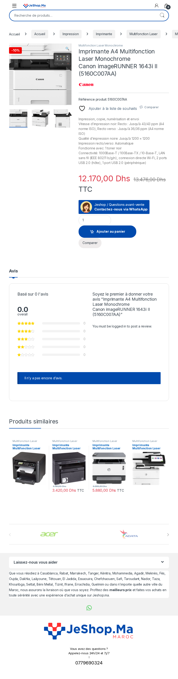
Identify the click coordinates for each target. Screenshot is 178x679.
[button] (67, 48)
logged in (119, 326)
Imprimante (104, 34)
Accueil (14, 34)
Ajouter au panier (110, 231)
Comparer (151, 107)
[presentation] (168, 534)
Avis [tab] (13, 271)
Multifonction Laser (144, 34)
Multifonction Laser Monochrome (101, 45)
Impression (71, 34)
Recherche (162, 15)
